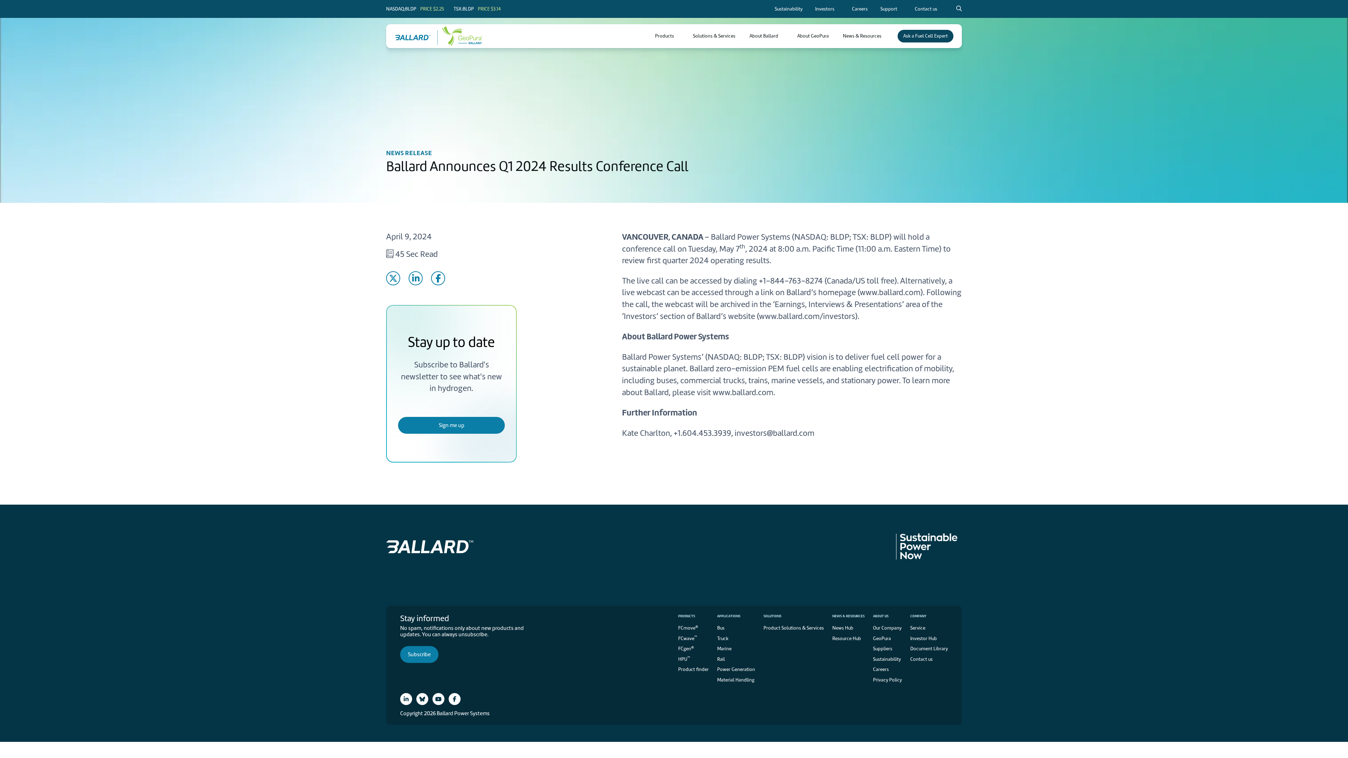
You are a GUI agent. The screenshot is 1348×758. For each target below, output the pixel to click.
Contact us (921, 659)
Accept (745, 405)
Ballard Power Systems (750, 237)
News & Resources (848, 616)
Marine (724, 649)
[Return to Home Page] (416, 36)
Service (917, 628)
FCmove (688, 627)
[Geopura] (460, 36)
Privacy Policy (771, 366)
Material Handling (735, 680)
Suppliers (882, 649)
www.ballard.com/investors (807, 316)
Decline (802, 405)
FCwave (687, 637)
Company (918, 616)
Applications (728, 616)
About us (880, 616)
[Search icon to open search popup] (959, 9)
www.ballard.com (890, 292)
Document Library (929, 649)
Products (686, 616)
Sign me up (451, 425)
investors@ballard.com (774, 433)
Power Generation (736, 669)
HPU (684, 658)
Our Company (887, 628)
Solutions (772, 616)
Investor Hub (923, 638)
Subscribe (419, 654)
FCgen (686, 648)
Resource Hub (846, 638)
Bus (721, 628)
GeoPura (882, 638)
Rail (721, 659)
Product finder (693, 669)
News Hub (842, 628)
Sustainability (887, 659)
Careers (881, 669)
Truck (722, 638)
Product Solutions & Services (794, 628)
